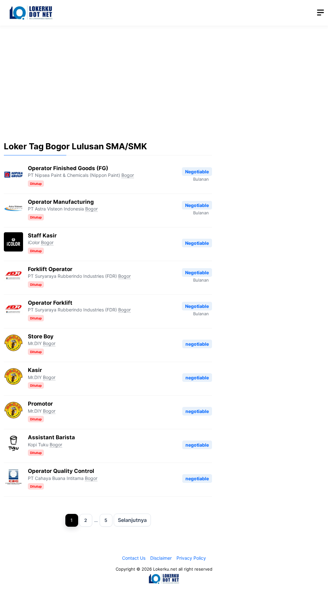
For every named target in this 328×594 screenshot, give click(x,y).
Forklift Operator (50, 269)
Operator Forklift (50, 303)
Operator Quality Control (61, 471)
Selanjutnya (132, 520)
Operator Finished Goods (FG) (68, 168)
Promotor (40, 403)
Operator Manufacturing (61, 202)
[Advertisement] (164, 78)
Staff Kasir (42, 235)
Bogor (127, 175)
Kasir (35, 370)
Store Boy (40, 336)
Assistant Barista (51, 437)
